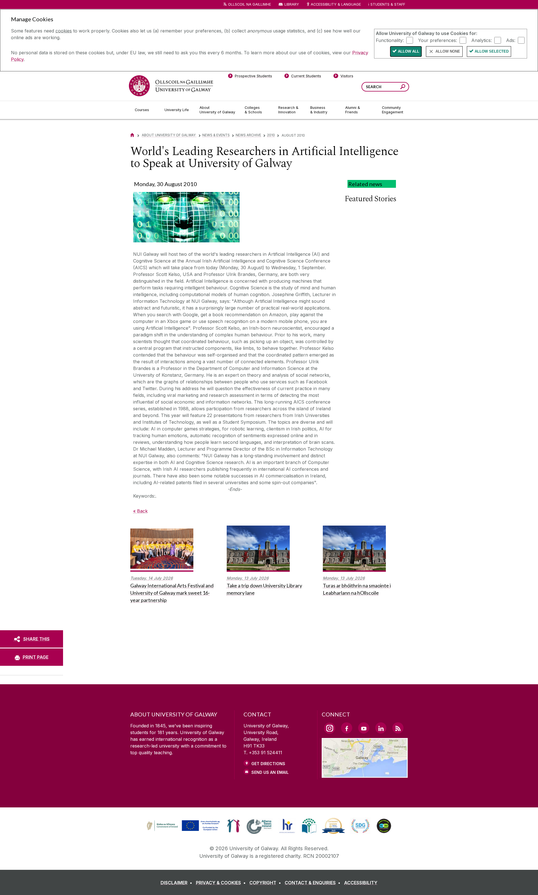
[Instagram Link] (329, 728)
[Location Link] (365, 774)
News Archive (248, 135)
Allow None (447, 51)
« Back (140, 511)
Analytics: (481, 40)
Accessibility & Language (336, 4)
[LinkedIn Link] (380, 728)
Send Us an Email (270, 772)
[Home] (132, 135)
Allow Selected (492, 51)
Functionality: (390, 40)
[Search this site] (402, 87)
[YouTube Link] (363, 728)
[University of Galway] (171, 85)
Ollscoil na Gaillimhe (249, 4)
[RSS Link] (398, 728)
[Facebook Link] (346, 728)
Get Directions (268, 763)
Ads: (510, 40)
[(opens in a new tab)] (183, 830)
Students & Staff (387, 4)
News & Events (216, 135)
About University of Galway (169, 135)
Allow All (408, 51)
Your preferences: (437, 40)
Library (291, 4)
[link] (182, 825)
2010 (271, 135)
